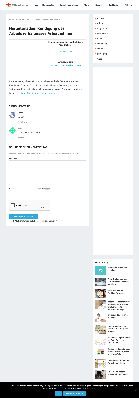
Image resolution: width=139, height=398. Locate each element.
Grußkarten (114, 5)
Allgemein (102, 28)
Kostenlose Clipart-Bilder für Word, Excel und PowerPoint (119, 340)
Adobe (100, 23)
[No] (135, 390)
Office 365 (102, 43)
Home (11, 19)
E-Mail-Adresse (43, 189)
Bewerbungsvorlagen (69, 5)
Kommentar (14, 158)
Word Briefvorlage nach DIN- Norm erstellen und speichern (118, 281)
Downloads (102, 33)
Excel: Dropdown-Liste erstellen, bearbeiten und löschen (118, 328)
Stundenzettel (48, 5)
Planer (87, 5)
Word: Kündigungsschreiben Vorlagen (65, 65)
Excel (99, 38)
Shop (35, 5)
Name (12, 189)
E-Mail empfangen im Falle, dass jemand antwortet (35, 221)
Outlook (101, 48)
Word (99, 59)
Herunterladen (66, 51)
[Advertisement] (27, 57)
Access (100, 18)
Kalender (99, 5)
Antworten (24, 122)
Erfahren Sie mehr (74, 393)
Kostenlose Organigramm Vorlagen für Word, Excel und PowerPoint (119, 351)
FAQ (126, 5)
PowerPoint (102, 54)
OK (58, 393)
